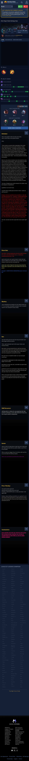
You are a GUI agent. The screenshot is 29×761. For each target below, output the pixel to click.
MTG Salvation (18, 727)
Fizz (3, 641)
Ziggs (21, 680)
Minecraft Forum (19, 729)
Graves (4, 653)
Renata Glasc (14, 673)
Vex (21, 639)
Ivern (3, 668)
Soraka (21, 596)
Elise (3, 631)
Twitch (21, 625)
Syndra (21, 602)
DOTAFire (7, 737)
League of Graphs (9, 729)
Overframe (17, 740)
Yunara (21, 668)
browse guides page (6, 15)
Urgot (21, 629)
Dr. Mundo (4, 625)
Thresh (21, 614)
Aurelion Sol (5, 591)
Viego (21, 643)
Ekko (3, 629)
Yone (21, 664)
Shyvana (22, 581)
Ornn (12, 653)
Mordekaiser (14, 625)
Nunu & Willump (13, 646)
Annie (3, 585)
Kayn (12, 579)
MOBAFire (7, 727)
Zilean (21, 682)
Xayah (21, 656)
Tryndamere (23, 620)
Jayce (3, 676)
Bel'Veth (4, 600)
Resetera (7, 738)
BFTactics (7, 744)
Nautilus (13, 635)
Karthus (13, 571)
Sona (21, 594)
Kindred (13, 585)
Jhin (3, 678)
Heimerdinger (5, 660)
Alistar (3, 577)
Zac (21, 674)
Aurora (4, 594)
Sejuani (21, 569)
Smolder (22, 591)
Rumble (13, 682)
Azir (3, 596)
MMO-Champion (19, 733)
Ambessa (4, 579)
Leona (12, 596)
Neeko (12, 637)
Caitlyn (3, 610)
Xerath (21, 658)
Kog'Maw (13, 589)
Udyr (21, 627)
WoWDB (17, 730)
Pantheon (13, 655)
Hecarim (4, 658)
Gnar (3, 649)
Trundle (22, 618)
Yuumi (21, 670)
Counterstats (8, 731)
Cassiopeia (4, 614)
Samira (13, 686)
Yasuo (21, 662)
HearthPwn (17, 737)
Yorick (21, 666)
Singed (21, 583)
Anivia (3, 583)
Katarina (13, 575)
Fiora (3, 639)
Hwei (3, 662)
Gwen (3, 656)
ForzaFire (7, 741)
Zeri (21, 678)
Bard (3, 598)
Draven (4, 627)
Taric (21, 610)
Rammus (13, 667)
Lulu (12, 606)
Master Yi (13, 616)
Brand (3, 604)
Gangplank (4, 645)
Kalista (3, 687)
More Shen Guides (17, 39)
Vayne (21, 633)
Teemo (21, 612)
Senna (21, 571)
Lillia (12, 598)
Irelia (3, 666)
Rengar (13, 677)
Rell (12, 671)
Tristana (22, 616)
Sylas (21, 600)
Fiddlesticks (5, 637)
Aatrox (3, 569)
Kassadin (13, 573)
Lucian (12, 604)
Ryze (12, 684)
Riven (12, 680)
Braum (3, 606)
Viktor (21, 645)
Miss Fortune (14, 622)
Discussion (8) (8, 39)
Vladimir (22, 647)
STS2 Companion (19, 741)
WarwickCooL (18, 35)
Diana (3, 622)
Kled (12, 587)
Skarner (22, 589)
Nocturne (13, 643)
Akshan (4, 575)
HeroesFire (7, 742)
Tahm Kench (23, 604)
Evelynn (4, 633)
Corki (3, 618)
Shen (21, 579)
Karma (12, 569)
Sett (21, 575)
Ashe (3, 589)
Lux (12, 608)
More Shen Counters (14, 128)
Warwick (22, 651)
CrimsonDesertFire (19, 742)
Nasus (12, 633)
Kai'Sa (3, 685)
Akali (3, 573)
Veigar (21, 635)
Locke (12, 602)
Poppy (12, 657)
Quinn (12, 663)
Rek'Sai (13, 669)
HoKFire (17, 744)
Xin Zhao (22, 660)
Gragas (4, 651)
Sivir (21, 587)
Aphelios (4, 587)
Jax (3, 674)
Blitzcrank (4, 602)
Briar (3, 608)
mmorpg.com (18, 734)
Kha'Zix (13, 583)
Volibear (22, 649)
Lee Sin (13, 594)
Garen (3, 647)
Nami (12, 631)
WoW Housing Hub (19, 731)
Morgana (13, 627)
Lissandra (13, 600)
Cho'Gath (4, 616)
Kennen (13, 581)
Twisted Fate (23, 622)
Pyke (12, 659)
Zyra (21, 687)
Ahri (3, 571)
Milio (12, 620)
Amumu (4, 581)
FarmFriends (8, 740)
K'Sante (4, 682)
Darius (3, 620)
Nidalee (13, 639)
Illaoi (3, 664)
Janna (3, 670)
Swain (21, 598)
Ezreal (3, 635)
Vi (20, 641)
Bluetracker (18, 736)
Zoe (21, 685)
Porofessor (7, 730)
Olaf (12, 649)
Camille (4, 612)
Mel (12, 618)
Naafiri (12, 629)
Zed (21, 676)
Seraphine (22, 573)
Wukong (22, 653)
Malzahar (13, 612)
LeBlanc (13, 591)
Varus (21, 631)
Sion (21, 585)
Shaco (21, 577)
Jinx (3, 680)
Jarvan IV (4, 672)
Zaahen (22, 672)
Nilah (12, 641)
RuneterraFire (8, 734)
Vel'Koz (21, 637)
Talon (21, 608)
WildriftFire (7, 733)
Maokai (13, 614)
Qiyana (12, 661)
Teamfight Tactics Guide (14, 691)
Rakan (12, 665)
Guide (2, 39)
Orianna (13, 651)
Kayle (12, 577)
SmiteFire (7, 736)
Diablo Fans (18, 738)
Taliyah (21, 606)
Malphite (13, 610)
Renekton (13, 675)
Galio (3, 643)
